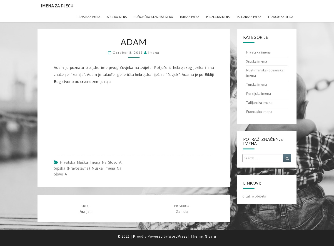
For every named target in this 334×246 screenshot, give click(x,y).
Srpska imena (117, 17)
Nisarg (210, 236)
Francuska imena (280, 17)
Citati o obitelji (254, 196)
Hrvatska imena (89, 17)
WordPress (178, 236)
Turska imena (189, 17)
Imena (153, 52)
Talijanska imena (249, 17)
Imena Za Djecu (57, 5)
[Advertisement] (88, 120)
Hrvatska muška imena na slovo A (90, 162)
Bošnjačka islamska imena (153, 17)
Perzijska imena (218, 17)
